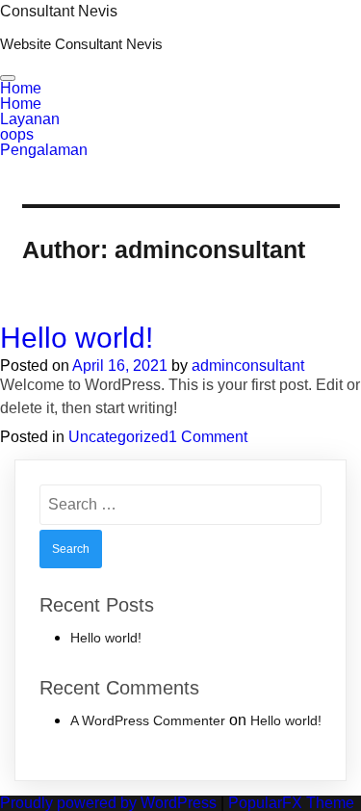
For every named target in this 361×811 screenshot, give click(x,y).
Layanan (30, 119)
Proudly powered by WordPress (110, 803)
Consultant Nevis (58, 11)
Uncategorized (118, 437)
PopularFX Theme (291, 803)
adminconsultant (248, 365)
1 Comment (207, 437)
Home (20, 88)
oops (17, 134)
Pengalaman (44, 150)
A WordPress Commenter (147, 720)
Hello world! (76, 337)
